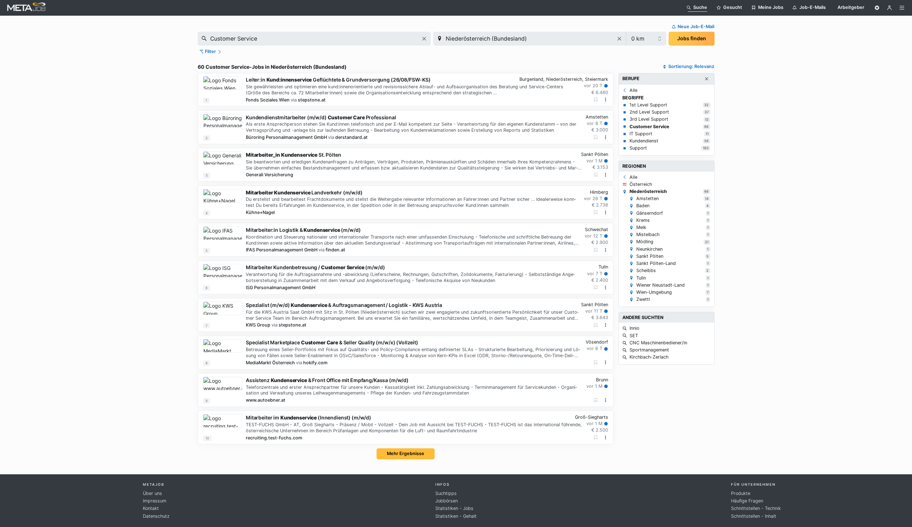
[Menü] (902, 8)
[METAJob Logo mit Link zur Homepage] (26, 8)
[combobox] (314, 39)
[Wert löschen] (424, 38)
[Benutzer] (889, 8)
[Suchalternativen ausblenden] (706, 79)
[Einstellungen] (877, 8)
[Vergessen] (596, 100)
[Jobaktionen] (606, 100)
